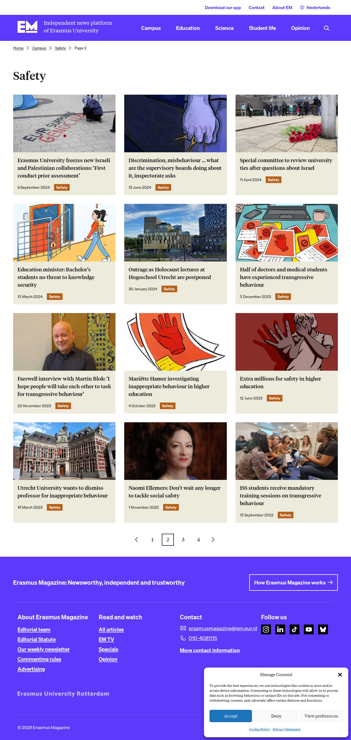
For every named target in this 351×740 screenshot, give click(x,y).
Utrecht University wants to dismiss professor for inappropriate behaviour (63, 492)
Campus (39, 48)
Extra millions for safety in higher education (280, 383)
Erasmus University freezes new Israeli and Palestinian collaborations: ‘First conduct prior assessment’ (64, 168)
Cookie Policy (259, 729)
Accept (231, 716)
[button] (340, 674)
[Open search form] (326, 28)
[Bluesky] (323, 629)
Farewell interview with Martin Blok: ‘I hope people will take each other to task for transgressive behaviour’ (64, 386)
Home (18, 48)
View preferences (321, 716)
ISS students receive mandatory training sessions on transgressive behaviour (280, 496)
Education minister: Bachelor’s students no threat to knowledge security (56, 277)
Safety (60, 48)
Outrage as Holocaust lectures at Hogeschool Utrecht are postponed (170, 273)
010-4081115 (203, 638)
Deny (276, 716)
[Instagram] (266, 629)
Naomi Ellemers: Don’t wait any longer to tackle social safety (174, 492)
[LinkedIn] (280, 629)
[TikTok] (294, 629)
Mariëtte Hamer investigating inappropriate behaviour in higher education (169, 386)
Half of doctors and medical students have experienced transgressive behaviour (283, 277)
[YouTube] (309, 629)
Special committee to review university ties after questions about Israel (286, 164)
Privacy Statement (287, 729)
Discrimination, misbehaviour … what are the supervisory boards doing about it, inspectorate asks (175, 168)
